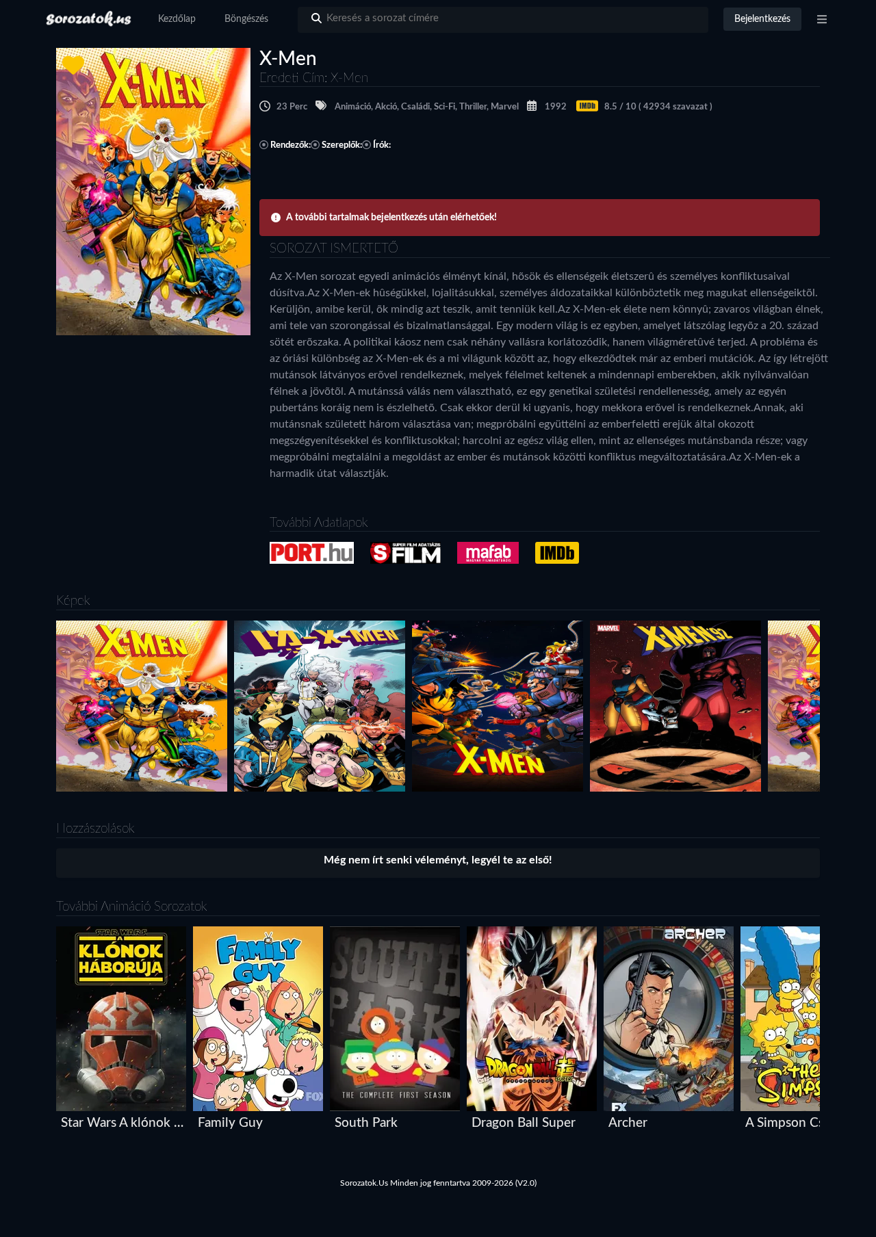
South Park (366, 1123)
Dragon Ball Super (524, 1123)
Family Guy (230, 1123)
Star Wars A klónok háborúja (124, 1123)
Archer (627, 1123)
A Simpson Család (796, 1123)
